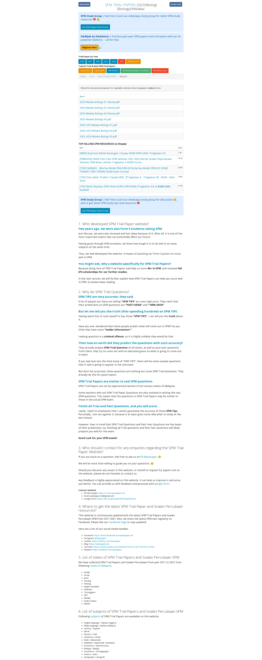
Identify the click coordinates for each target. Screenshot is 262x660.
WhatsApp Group (160, 70)
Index (83, 76)
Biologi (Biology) (107, 76)
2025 (122, 61)
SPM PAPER (84, 4)
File (81, 96)
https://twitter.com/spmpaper (106, 541)
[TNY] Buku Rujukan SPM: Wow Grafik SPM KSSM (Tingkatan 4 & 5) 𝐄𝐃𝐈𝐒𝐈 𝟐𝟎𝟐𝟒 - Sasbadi (126, 188)
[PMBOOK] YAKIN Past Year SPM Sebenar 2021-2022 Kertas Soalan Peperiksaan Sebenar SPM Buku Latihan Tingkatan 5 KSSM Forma (126, 160)
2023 (106, 61)
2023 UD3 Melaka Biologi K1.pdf (98, 125)
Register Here (89, 47)
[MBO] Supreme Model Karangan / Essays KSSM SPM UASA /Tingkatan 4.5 (123, 153)
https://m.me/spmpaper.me (112, 493)
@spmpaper (100, 538)
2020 (82, 61)
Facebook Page (117, 522)
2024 (114, 61)
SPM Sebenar (113, 70)
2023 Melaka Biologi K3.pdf (95, 119)
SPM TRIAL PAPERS (120, 4)
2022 (98, 61)
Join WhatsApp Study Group (95, 27)
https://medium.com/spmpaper (107, 549)
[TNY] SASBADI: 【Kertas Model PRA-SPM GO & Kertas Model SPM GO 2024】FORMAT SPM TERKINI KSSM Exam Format (124, 169)
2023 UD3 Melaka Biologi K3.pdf (98, 136)
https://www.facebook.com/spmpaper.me (113, 535)
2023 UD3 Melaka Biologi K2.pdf (98, 130)
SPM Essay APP (133, 61)
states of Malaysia (100, 565)
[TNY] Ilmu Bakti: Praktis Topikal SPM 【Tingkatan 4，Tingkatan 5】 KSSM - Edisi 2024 (127, 179)
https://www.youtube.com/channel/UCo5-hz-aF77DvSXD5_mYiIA (123, 546)
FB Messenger (148, 456)
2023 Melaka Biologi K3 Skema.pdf (100, 113)
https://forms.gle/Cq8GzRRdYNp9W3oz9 (116, 498)
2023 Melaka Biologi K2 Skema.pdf (100, 107)
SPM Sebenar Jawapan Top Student (135, 70)
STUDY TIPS (176, 4)
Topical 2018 (85, 70)
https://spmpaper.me (99, 544)
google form (162, 483)
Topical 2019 (99, 70)
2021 (90, 61)
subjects (95, 616)
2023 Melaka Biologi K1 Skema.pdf (100, 102)
